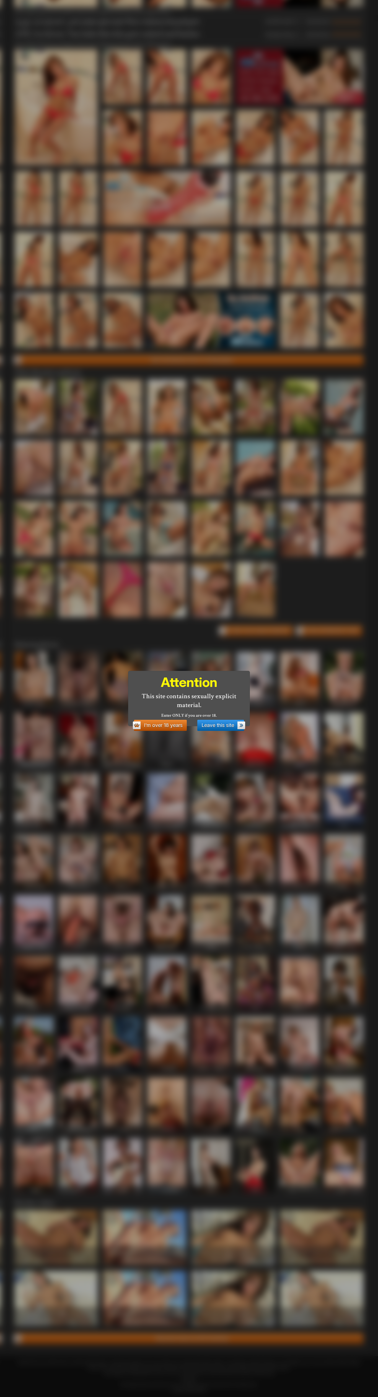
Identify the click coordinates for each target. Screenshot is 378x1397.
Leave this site (217, 725)
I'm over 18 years (163, 725)
